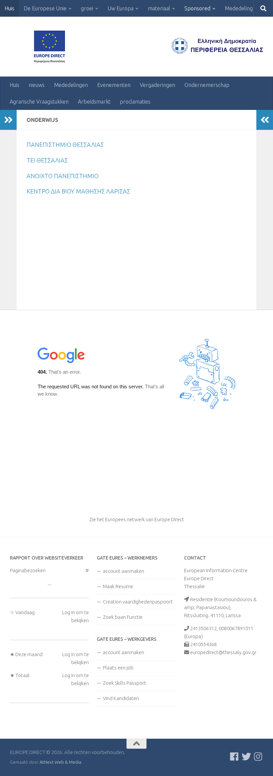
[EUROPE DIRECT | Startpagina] (51, 46)
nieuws (37, 85)
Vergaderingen (157, 85)
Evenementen (114, 85)
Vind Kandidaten (121, 698)
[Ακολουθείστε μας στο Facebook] (234, 756)
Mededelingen (71, 85)
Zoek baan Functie (122, 617)
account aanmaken (123, 571)
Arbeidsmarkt (94, 102)
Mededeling (239, 8)
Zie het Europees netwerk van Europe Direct (136, 519)
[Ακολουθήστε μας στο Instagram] (258, 756)
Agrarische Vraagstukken (39, 102)
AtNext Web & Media (60, 762)
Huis (9, 8)
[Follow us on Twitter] (246, 756)
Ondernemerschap (206, 85)
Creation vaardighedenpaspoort (138, 601)
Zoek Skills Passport (124, 683)
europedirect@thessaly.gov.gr (223, 652)
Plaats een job (118, 667)
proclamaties (135, 102)
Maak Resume (118, 586)
